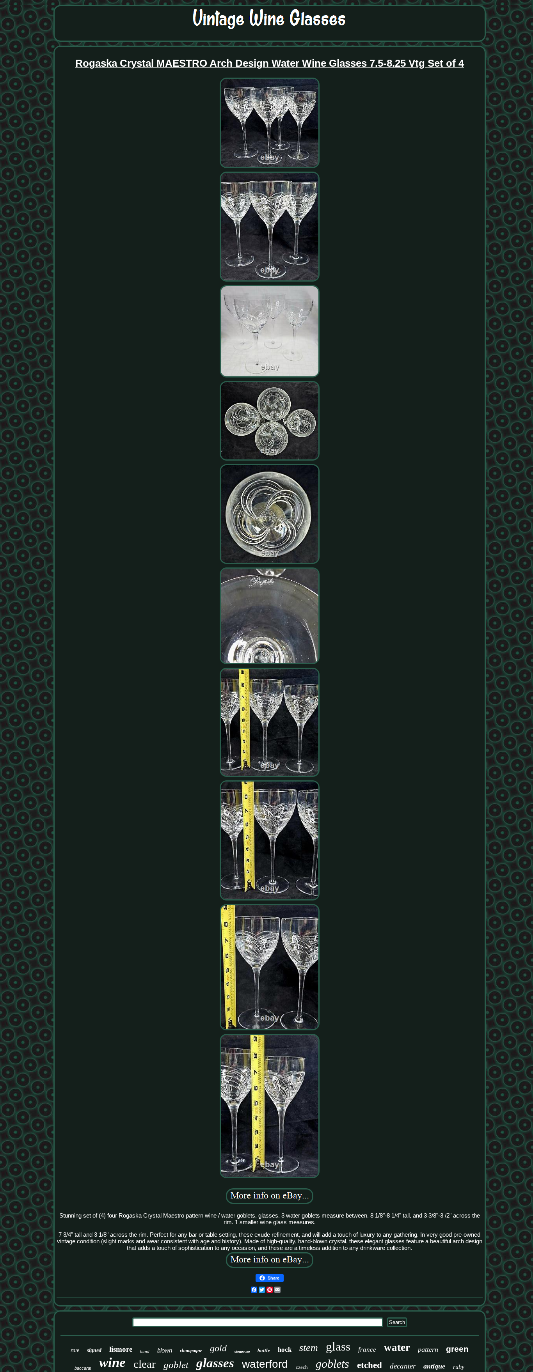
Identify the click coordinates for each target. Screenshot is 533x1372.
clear (144, 1364)
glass (338, 1346)
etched (369, 1365)
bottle (264, 1350)
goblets (332, 1363)
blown (164, 1350)
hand (144, 1351)
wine (112, 1362)
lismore (120, 1349)
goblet (175, 1365)
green (457, 1348)
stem (308, 1347)
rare (75, 1350)
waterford (265, 1364)
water (397, 1347)
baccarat (83, 1368)
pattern (428, 1349)
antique (434, 1366)
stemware (242, 1351)
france (367, 1349)
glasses (215, 1363)
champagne (191, 1350)
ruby (458, 1366)
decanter (403, 1366)
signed (94, 1350)
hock (284, 1349)
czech (302, 1367)
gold (218, 1348)
